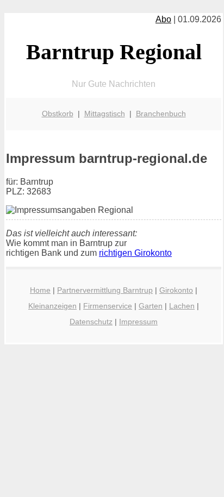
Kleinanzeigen (52, 305)
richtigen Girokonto (135, 252)
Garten (151, 305)
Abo (163, 19)
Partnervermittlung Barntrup (105, 290)
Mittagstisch (104, 113)
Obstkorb (57, 113)
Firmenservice (107, 305)
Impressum (138, 321)
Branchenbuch (161, 113)
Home (40, 290)
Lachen (182, 305)
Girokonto (176, 290)
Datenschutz (91, 321)
